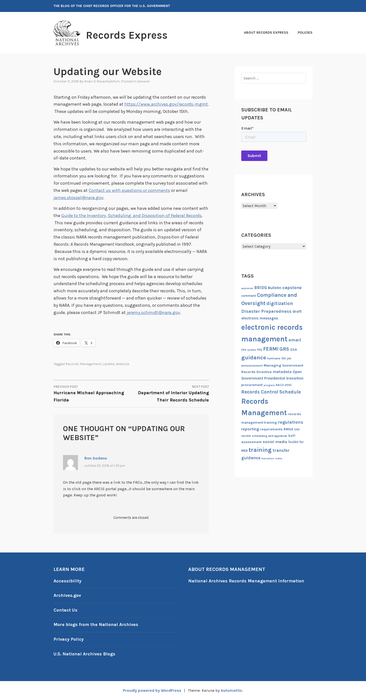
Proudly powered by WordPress (152, 690)
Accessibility (67, 581)
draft (297, 311)
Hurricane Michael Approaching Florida (89, 394)
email (295, 340)
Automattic (231, 690)
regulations (290, 422)
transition (267, 458)
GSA (293, 349)
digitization (279, 303)
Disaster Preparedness (266, 311)
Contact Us (65, 610)
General (143, 81)
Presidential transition (284, 378)
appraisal (247, 288)
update (109, 364)
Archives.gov (67, 595)
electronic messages (259, 318)
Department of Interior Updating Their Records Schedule (173, 394)
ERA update (248, 349)
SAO (297, 429)
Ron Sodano (95, 458)
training (260, 449)
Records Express (127, 35)
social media (275, 441)
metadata (282, 371)
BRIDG (260, 287)
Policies (305, 32)
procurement (252, 385)
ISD (283, 358)
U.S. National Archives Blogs (84, 654)
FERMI (270, 349)
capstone (292, 287)
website (122, 364)
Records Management (83, 364)
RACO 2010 (284, 385)
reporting (250, 429)
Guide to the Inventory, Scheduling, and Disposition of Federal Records (131, 215)
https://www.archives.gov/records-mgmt (166, 104)
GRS (284, 349)
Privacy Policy (69, 639)
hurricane (273, 358)
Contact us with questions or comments (129, 190)
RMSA (288, 429)
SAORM (246, 436)
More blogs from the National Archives (96, 624)
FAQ (259, 349)
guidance (253, 357)
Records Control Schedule (271, 392)
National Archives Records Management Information (246, 581)
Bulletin (274, 288)
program (269, 385)
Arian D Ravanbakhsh (102, 81)
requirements (271, 429)
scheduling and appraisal (269, 436)
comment (248, 296)
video (278, 458)
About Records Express (266, 32)
